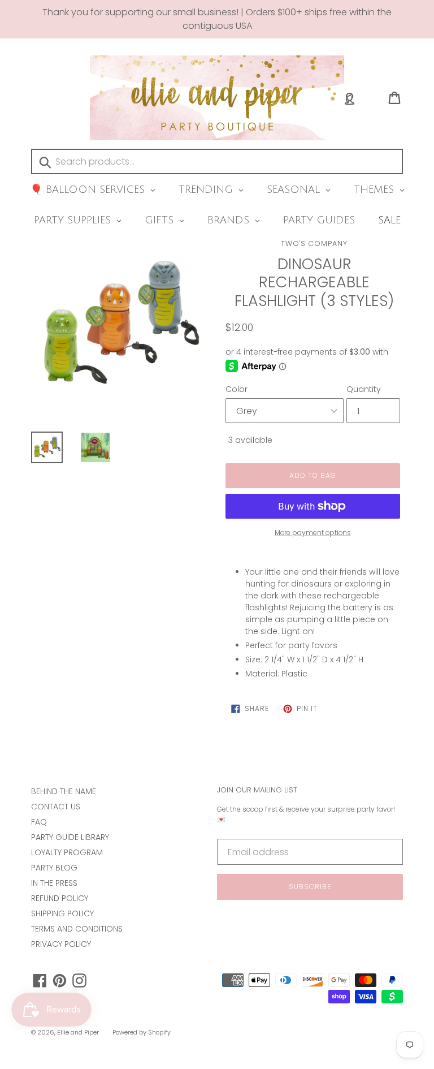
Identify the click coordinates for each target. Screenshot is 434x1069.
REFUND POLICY (59, 898)
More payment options (313, 532)
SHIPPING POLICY (62, 913)
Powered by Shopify (141, 1032)
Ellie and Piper (78, 1032)
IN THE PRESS (54, 883)
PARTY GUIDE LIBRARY (70, 837)
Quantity (363, 389)
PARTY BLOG (54, 867)
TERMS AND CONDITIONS (77, 928)
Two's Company (314, 243)
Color (236, 389)
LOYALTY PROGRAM (67, 852)
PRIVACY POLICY (61, 944)
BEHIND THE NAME (63, 791)
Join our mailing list (257, 790)
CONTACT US (55, 806)
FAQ (39, 821)
